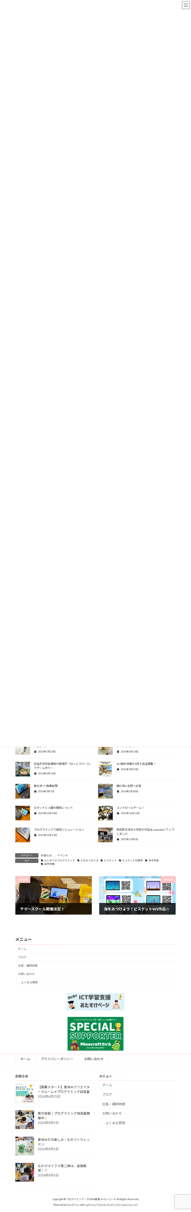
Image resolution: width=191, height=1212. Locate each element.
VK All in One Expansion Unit (122, 1204)
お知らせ (46, 855)
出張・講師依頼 (28, 965)
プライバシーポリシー (57, 1059)
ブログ (22, 957)
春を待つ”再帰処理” (46, 786)
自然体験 (49, 863)
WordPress (73, 1204)
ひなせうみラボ (90, 860)
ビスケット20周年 (132, 860)
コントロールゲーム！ (130, 807)
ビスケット (110, 860)
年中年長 (154, 860)
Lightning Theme (94, 1204)
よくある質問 (29, 982)
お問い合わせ (26, 974)
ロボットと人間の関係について (53, 807)
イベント (62, 855)
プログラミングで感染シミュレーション (59, 829)
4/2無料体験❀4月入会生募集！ (136, 764)
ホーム (22, 949)
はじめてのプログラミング (59, 860)
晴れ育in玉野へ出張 (128, 786)
